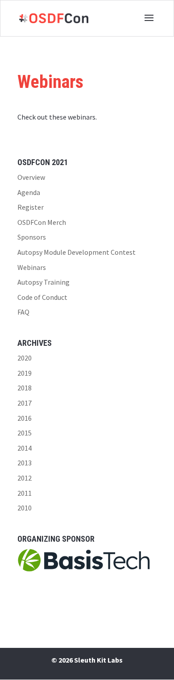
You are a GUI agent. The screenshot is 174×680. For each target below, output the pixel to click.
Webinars (31, 267)
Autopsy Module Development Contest (76, 252)
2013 (24, 462)
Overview (31, 177)
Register (30, 207)
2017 (24, 402)
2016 (24, 418)
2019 (24, 373)
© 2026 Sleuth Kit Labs (87, 659)
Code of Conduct (42, 297)
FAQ (23, 311)
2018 (24, 387)
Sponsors (31, 236)
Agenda (28, 192)
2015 (24, 432)
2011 (24, 493)
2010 (24, 507)
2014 (24, 448)
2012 (24, 477)
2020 (24, 357)
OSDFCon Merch (41, 222)
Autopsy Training (43, 282)
